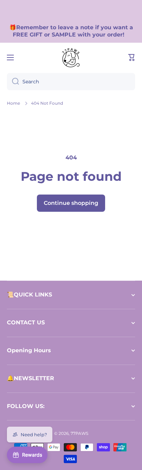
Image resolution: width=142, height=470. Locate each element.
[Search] (13, 81)
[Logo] (71, 57)
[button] (131, 57)
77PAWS (79, 433)
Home (13, 103)
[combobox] (71, 81)
